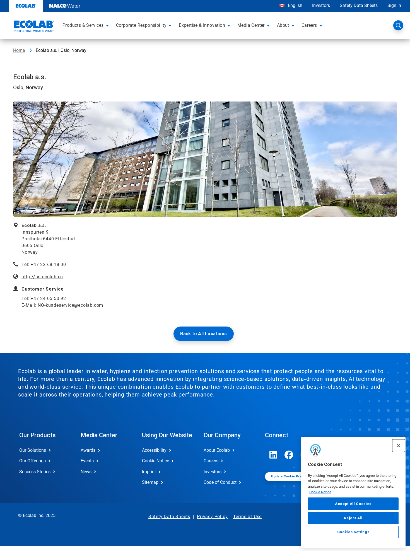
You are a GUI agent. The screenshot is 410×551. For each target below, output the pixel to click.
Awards (88, 450)
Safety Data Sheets (359, 5)
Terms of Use (247, 516)
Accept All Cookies (353, 504)
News (86, 471)
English (294, 5)
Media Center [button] (251, 25)
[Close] (398, 445)
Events (87, 460)
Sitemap (150, 482)
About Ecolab (217, 450)
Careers (211, 460)
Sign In (394, 5)
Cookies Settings (353, 532)
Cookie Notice (320, 492)
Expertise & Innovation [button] (202, 25)
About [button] (283, 25)
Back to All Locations (203, 333)
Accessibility (154, 450)
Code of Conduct (220, 482)
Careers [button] (309, 25)
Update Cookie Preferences (293, 476)
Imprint (149, 471)
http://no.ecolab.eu (42, 276)
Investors (321, 5)
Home (19, 50)
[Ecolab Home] (33, 27)
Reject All (353, 518)
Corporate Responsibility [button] (141, 25)
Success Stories (34, 471)
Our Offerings (32, 460)
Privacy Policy (212, 516)
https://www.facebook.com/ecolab (289, 454)
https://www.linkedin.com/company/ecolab (273, 454)
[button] (108, 25)
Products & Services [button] (83, 25)
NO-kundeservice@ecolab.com (70, 305)
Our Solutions (32, 450)
